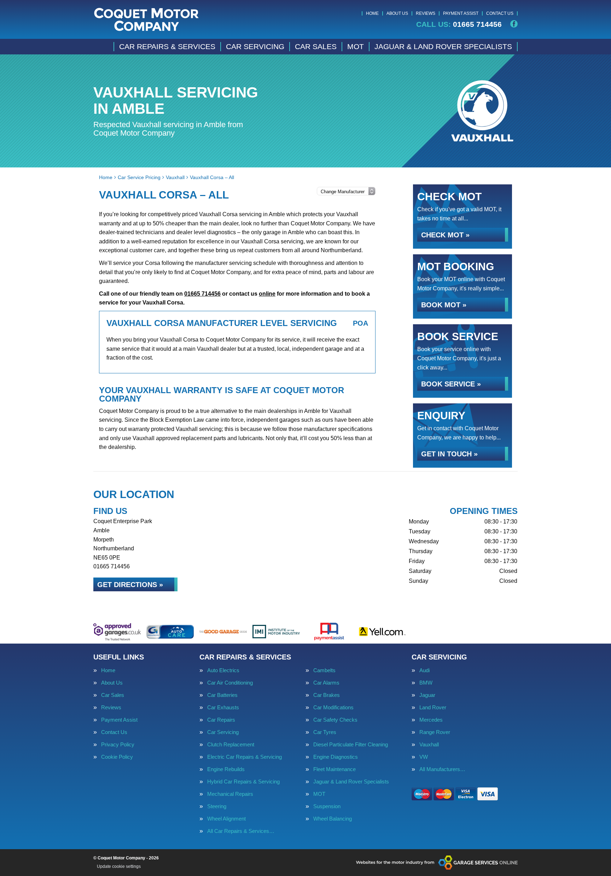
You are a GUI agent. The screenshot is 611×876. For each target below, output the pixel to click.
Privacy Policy (117, 744)
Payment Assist (460, 13)
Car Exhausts (223, 707)
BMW (425, 682)
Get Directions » (130, 584)
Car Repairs (221, 719)
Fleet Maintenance (334, 769)
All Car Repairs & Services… (240, 831)
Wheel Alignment (226, 818)
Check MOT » (445, 235)
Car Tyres (324, 732)
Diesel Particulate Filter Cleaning (350, 744)
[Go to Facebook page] (514, 24)
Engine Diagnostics (335, 756)
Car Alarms (326, 682)
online (267, 294)
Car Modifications (333, 707)
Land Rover (432, 707)
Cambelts (324, 670)
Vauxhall (429, 744)
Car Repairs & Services (167, 46)
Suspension (327, 806)
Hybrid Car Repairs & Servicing (243, 781)
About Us (397, 13)
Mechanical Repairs (230, 794)
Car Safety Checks (335, 719)
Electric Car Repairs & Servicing (244, 756)
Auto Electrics (223, 670)
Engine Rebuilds (226, 769)
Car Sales (316, 46)
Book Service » (451, 384)
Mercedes (431, 719)
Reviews (425, 13)
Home (372, 13)
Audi (424, 670)
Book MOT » (443, 305)
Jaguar (427, 695)
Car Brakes (326, 695)
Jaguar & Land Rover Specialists (443, 46)
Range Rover (434, 732)
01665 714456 (459, 24)
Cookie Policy (117, 756)
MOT (355, 46)
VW (423, 756)
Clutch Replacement (230, 744)
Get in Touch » (449, 454)
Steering (216, 806)
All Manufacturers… (442, 769)
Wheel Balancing (332, 818)
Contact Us (499, 13)
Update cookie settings (119, 866)
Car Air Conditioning (230, 682)
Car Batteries (222, 695)
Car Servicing (255, 46)
